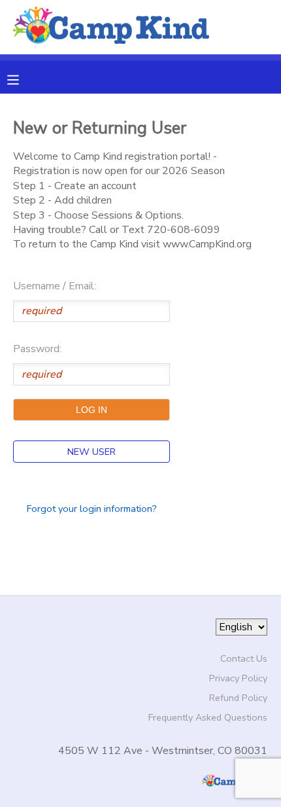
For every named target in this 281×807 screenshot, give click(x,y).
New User (91, 451)
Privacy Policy (238, 678)
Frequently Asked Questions (207, 717)
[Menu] (23, 78)
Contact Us (243, 658)
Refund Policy (238, 697)
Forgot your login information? (92, 508)
